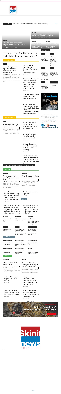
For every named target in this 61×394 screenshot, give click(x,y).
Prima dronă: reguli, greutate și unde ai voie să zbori (11, 178)
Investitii (17, 226)
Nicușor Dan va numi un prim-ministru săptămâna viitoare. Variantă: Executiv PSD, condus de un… (24, 360)
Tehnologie (5, 173)
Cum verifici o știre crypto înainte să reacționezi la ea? (29, 136)
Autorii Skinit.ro (6, 74)
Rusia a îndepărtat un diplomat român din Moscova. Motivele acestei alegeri (10, 69)
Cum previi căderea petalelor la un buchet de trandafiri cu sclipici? (33, 252)
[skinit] (13, 10)
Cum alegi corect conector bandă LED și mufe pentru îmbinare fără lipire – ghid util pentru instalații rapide (11, 195)
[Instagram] (4, 350)
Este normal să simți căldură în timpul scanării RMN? (20, 244)
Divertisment (5, 259)
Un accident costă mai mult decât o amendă (10, 125)
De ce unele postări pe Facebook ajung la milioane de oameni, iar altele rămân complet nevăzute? (31, 209)
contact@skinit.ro (8, 373)
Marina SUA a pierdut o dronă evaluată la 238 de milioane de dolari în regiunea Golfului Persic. (42, 360)
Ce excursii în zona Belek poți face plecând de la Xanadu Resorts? (12, 292)
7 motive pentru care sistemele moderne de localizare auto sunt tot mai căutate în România (31, 158)
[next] (57, 23)
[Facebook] (2, 350)
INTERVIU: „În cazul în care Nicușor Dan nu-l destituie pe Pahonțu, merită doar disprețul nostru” (24, 375)
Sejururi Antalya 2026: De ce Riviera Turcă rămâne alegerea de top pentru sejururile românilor (31, 294)
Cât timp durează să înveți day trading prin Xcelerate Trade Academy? (30, 147)
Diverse (5, 40)
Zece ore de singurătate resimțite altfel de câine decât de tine (31, 96)
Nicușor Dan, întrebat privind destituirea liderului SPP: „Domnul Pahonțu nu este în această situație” (24, 371)
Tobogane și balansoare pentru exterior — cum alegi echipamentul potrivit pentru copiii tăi (30, 280)
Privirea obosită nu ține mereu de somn (8, 243)
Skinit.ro (33, 390)
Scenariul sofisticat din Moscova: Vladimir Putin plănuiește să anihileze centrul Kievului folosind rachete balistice (31, 83)
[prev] (55, 23)
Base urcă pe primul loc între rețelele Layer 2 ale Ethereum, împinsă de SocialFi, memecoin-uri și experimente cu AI (12, 209)
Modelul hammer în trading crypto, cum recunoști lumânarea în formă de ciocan (30, 125)
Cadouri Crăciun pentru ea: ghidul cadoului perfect (12, 278)
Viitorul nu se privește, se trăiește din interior (30, 177)
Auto (4, 121)
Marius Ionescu (25, 268)
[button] (56, 13)
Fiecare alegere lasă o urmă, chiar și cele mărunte (20, 252)
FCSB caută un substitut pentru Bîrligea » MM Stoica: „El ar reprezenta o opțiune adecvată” (30, 69)
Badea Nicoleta (6, 181)
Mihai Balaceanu (7, 127)
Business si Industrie (32, 226)
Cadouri (29, 248)
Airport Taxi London (53, 116)
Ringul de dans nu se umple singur (10, 263)
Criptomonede (53, 120)
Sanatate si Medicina (7, 240)
